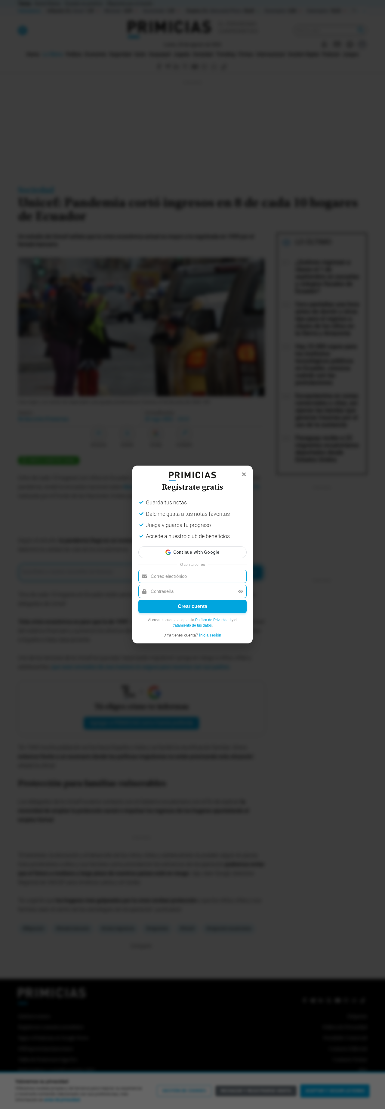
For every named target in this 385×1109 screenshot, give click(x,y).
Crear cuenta (192, 606)
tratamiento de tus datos (192, 625)
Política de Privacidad (213, 620)
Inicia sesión (210, 635)
